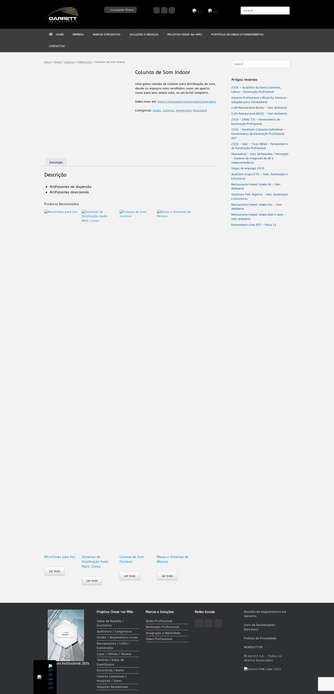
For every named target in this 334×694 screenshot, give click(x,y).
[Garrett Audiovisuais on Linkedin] (172, 10)
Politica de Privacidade (260, 638)
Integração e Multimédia (163, 633)
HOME (60, 34)
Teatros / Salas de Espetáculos (110, 662)
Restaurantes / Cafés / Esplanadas (113, 646)
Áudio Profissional (159, 621)
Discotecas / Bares (110, 670)
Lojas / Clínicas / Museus (114, 654)
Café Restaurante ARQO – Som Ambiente (259, 113)
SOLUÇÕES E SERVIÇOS (144, 34)
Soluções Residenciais (112, 687)
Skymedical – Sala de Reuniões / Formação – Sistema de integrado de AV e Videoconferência (259, 158)
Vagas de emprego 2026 (247, 168)
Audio (57, 62)
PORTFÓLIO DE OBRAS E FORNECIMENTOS (237, 34)
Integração (85, 62)
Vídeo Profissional (159, 639)
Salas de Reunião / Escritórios (110, 623)
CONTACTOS (57, 46)
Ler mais (54, 571)
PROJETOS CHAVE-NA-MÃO (184, 34)
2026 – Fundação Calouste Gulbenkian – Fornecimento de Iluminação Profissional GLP (258, 134)
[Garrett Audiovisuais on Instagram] (164, 10)
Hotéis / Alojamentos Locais (117, 637)
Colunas (69, 62)
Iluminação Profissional (162, 627)
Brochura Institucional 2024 (68, 663)
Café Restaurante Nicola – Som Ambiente (259, 107)
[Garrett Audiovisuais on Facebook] (156, 10)
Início (47, 62)
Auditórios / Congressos (114, 631)
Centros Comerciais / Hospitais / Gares (112, 679)
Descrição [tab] (56, 162)
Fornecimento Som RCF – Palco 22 (254, 224)
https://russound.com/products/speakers (186, 101)
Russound (200, 110)
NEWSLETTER (253, 647)
